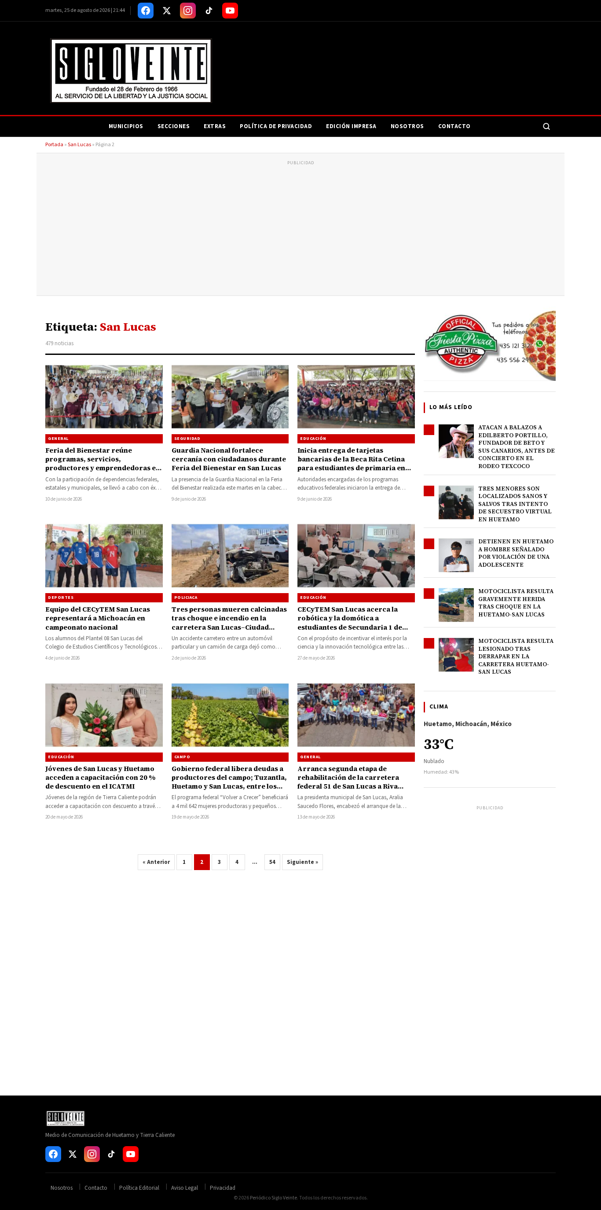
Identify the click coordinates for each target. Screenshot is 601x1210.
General (58, 438)
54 (272, 862)
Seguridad (187, 438)
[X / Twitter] (167, 10)
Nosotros (407, 126)
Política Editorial (139, 1188)
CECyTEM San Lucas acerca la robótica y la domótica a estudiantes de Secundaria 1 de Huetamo (349, 623)
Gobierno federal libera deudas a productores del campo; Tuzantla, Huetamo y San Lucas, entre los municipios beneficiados (229, 782)
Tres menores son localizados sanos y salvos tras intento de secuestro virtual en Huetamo (515, 504)
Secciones (174, 126)
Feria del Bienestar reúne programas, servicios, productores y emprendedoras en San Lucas (102, 464)
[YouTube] (230, 10)
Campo (182, 757)
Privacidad (222, 1188)
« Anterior (156, 862)
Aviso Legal (184, 1188)
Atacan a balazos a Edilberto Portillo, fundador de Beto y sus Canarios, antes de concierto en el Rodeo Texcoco (516, 447)
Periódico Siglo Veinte (273, 1198)
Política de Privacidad (276, 126)
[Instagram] (188, 10)
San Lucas (79, 144)
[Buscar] (546, 126)
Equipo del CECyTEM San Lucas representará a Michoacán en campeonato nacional (97, 618)
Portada (54, 144)
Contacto (454, 126)
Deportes (60, 597)
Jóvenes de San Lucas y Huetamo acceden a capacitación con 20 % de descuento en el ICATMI (100, 777)
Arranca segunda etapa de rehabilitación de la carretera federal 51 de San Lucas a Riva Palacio (348, 782)
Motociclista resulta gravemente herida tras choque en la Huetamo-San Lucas (515, 602)
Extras (215, 126)
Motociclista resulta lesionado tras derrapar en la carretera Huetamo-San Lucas (515, 656)
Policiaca (186, 597)
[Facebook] (146, 10)
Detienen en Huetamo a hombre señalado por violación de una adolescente (515, 553)
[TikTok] (209, 10)
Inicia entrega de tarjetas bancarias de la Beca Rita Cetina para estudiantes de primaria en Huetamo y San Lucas (351, 464)
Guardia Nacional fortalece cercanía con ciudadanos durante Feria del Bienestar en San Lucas (229, 459)
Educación (313, 438)
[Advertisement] (300, 229)
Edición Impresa (351, 126)
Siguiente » (302, 862)
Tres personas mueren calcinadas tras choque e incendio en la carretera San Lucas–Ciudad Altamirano (229, 623)
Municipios (126, 126)
